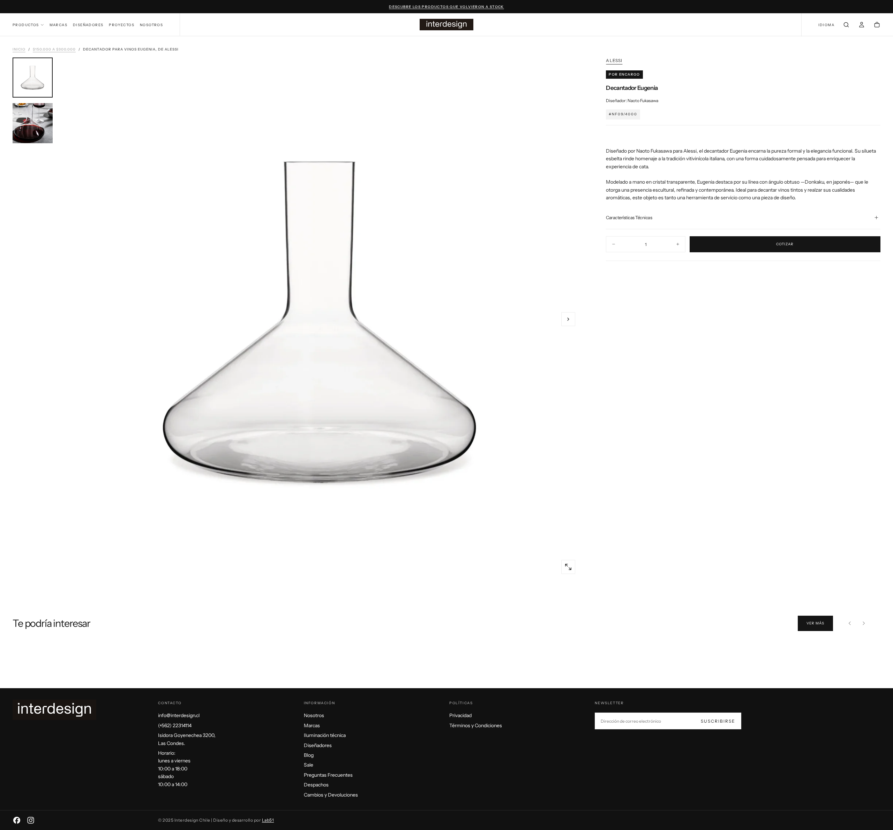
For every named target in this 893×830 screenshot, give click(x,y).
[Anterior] (850, 623)
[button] (826, 25)
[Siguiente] (864, 623)
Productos (26, 25)
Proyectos (121, 25)
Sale (308, 765)
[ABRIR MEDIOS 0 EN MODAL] (568, 567)
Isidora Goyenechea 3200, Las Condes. (187, 739)
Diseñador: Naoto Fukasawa (632, 100)
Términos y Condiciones (475, 725)
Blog (309, 755)
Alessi (614, 60)
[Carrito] (876, 25)
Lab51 (268, 820)
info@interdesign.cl (179, 715)
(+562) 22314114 (175, 725)
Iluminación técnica (325, 735)
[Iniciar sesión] (861, 25)
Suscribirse (718, 721)
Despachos (316, 785)
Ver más (815, 623)
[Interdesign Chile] (54, 709)
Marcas (58, 25)
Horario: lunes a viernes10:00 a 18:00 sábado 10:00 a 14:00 (174, 768)
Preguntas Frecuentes (328, 775)
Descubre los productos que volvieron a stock (446, 7)
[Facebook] (17, 820)
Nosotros (151, 25)
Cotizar (785, 244)
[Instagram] (31, 820)
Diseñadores (88, 25)
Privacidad (460, 715)
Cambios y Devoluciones (331, 795)
